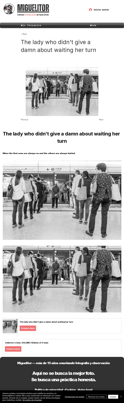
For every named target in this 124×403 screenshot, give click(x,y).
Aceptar (113, 396)
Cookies (70, 389)
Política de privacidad (49, 389)
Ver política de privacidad (32, 400)
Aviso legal (85, 389)
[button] (62, 325)
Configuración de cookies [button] (74, 396)
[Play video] (62, 279)
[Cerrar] (121, 396)
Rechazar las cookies (96, 396)
